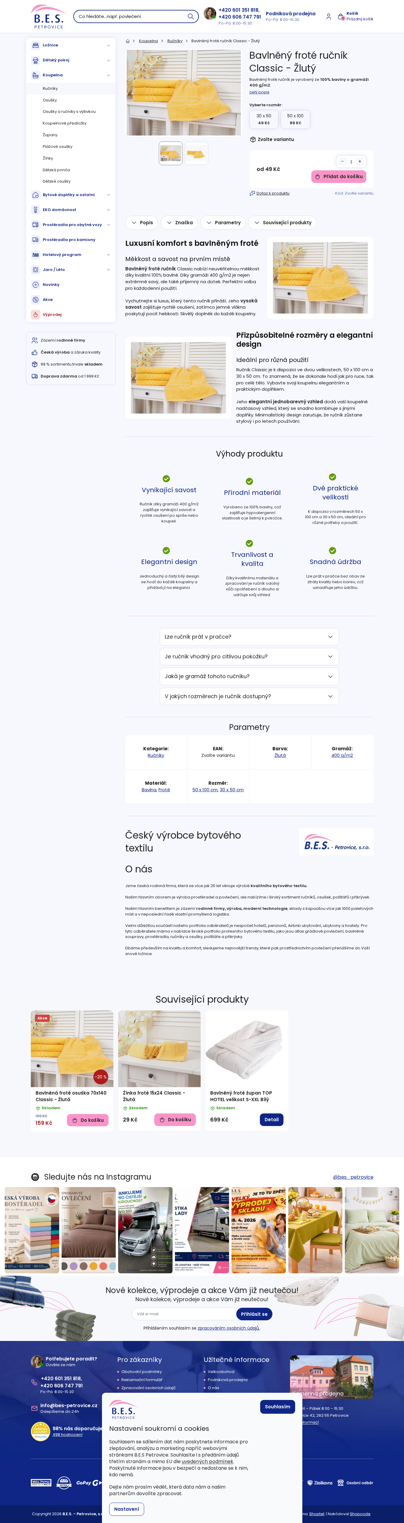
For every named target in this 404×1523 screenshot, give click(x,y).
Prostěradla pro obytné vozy (72, 225)
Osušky (50, 100)
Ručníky (50, 88)
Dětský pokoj (56, 60)
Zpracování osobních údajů (148, 1388)
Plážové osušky (57, 146)
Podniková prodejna (290, 13)
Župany (50, 135)
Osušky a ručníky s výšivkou (69, 111)
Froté (164, 789)
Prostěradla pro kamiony (69, 240)
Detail (272, 1119)
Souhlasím (277, 1407)
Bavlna (149, 789)
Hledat (191, 16)
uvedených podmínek (207, 1461)
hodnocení (68, 1434)
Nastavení (126, 1509)
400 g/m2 (342, 755)
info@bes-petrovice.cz (68, 1405)
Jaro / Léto (54, 269)
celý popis (259, 92)
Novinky (51, 284)
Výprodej (52, 314)
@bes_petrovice (353, 1177)
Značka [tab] (184, 222)
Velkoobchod (221, 1372)
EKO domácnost (59, 210)
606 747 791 (246, 16)
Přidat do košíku (343, 176)
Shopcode (360, 1514)
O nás (213, 1388)
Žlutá (280, 755)
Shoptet (316, 1514)
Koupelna (53, 75)
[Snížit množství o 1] (343, 161)
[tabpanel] (72, 1071)
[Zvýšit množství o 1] (360, 161)
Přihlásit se (254, 1314)
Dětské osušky (57, 181)
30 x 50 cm (232, 789)
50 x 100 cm (205, 789)
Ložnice (50, 45)
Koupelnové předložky (64, 123)
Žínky (48, 158)
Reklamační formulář (141, 1380)
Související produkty (287, 222)
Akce (48, 299)
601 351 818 (245, 10)
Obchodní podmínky (141, 1372)
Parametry (228, 222)
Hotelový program (62, 254)
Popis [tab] (146, 222)
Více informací (304, 1422)
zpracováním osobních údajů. (229, 1328)
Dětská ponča (56, 170)
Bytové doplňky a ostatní (69, 195)
